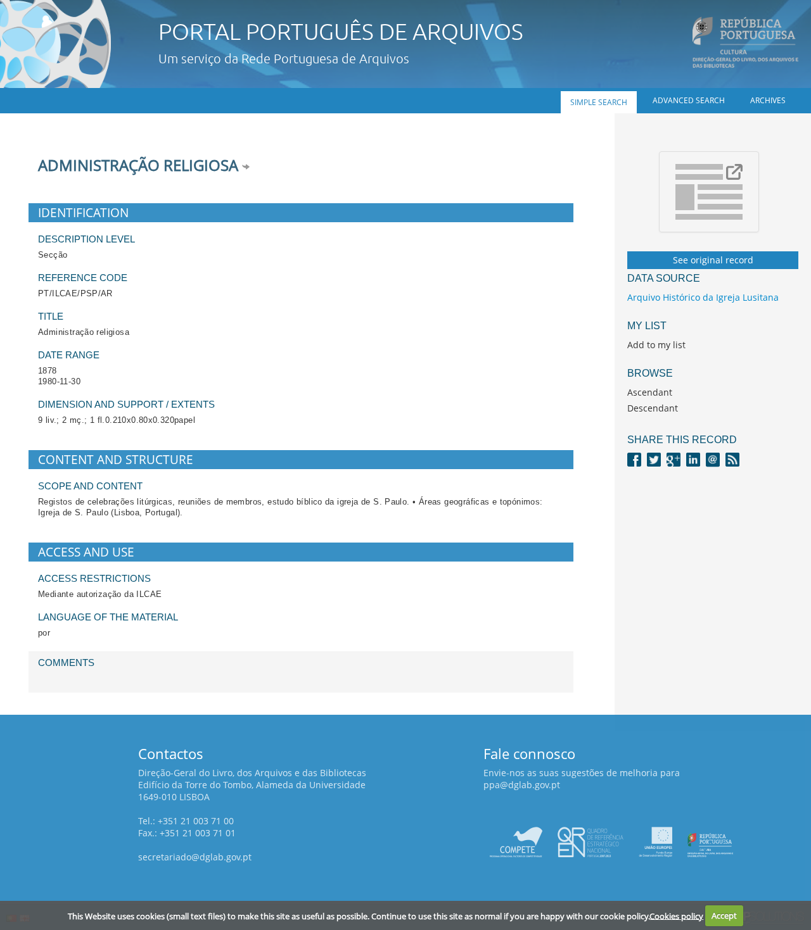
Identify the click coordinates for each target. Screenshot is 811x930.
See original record (713, 260)
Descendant (652, 408)
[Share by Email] (713, 459)
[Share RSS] (732, 459)
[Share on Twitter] (654, 459)
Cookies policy (676, 915)
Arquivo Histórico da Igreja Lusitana (703, 297)
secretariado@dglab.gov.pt (195, 857)
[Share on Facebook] (634, 459)
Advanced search (689, 100)
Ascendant (649, 392)
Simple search (598, 102)
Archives (768, 100)
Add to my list (656, 345)
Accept (724, 915)
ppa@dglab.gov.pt (521, 785)
